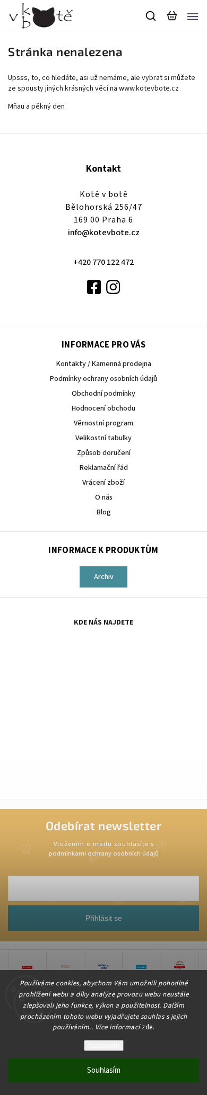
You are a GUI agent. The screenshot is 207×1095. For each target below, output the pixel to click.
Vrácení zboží (103, 482)
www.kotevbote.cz (149, 88)
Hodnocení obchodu (103, 408)
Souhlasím (103, 1070)
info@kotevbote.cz (104, 232)
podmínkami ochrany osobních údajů (104, 853)
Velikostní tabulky (103, 438)
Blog (104, 512)
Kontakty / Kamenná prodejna (103, 364)
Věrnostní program (103, 423)
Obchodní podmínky (103, 393)
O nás (104, 497)
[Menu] (192, 15)
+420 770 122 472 (103, 262)
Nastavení (103, 1045)
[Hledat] (151, 15)
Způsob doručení (104, 453)
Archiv (104, 577)
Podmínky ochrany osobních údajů (103, 378)
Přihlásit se (103, 918)
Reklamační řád (104, 467)
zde (147, 1027)
